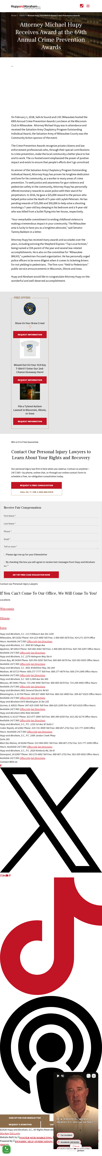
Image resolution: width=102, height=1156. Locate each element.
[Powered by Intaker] (81, 1150)
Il (5, 618)
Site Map (4, 1133)
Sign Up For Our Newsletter (25, 1117)
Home (13, 15)
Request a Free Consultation (36, 485)
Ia (3, 628)
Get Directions (45, 641)
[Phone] (81, 6)
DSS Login (15, 1133)
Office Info (32, 641)
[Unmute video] (58, 1076)
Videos (22, 15)
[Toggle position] (89, 1076)
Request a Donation (20, 1124)
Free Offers (22, 297)
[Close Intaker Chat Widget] (94, 1076)
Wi (7, 609)
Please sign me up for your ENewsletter (26, 554)
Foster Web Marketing (68, 1137)
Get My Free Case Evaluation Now (31, 574)
